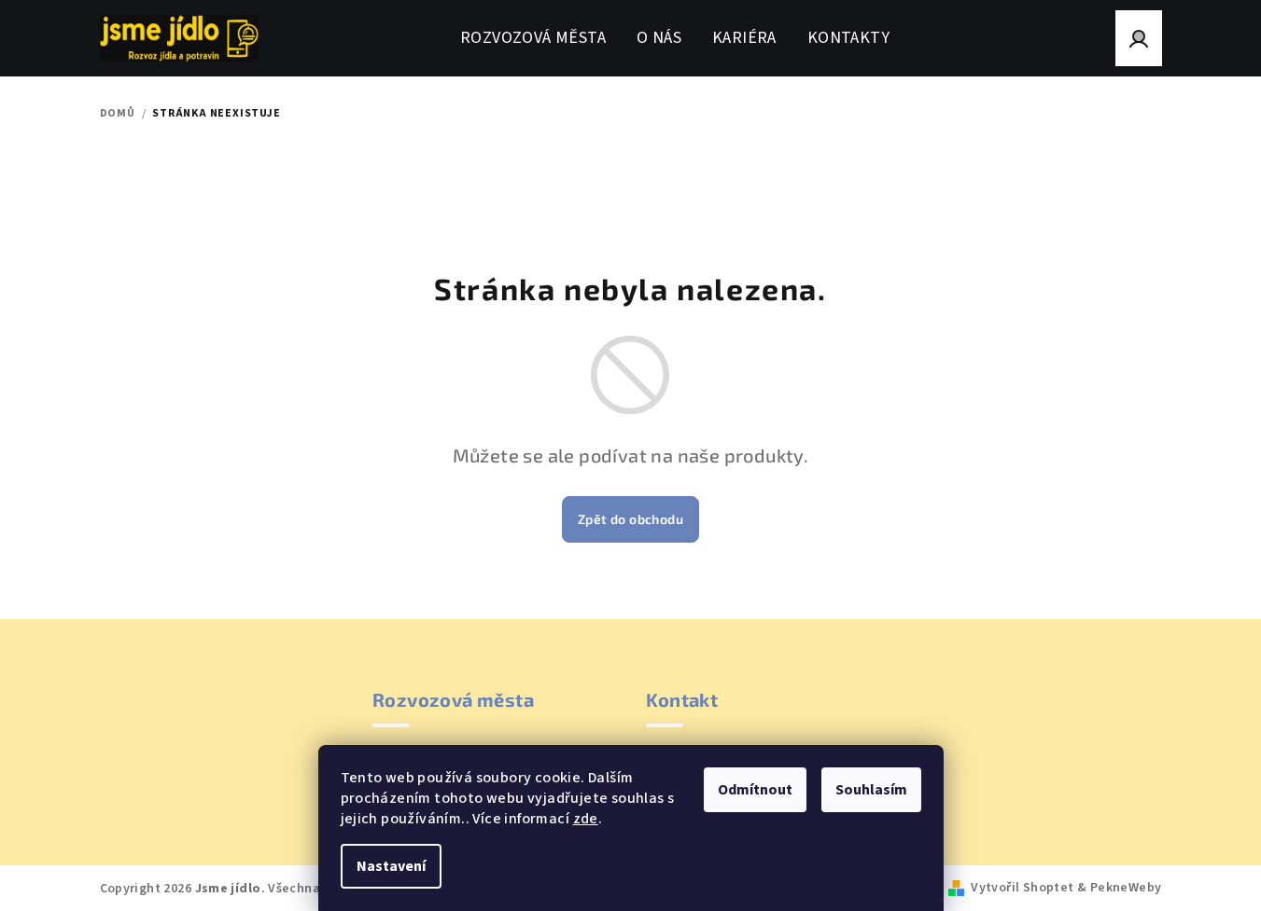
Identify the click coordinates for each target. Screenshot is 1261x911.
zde (585, 818)
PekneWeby (1126, 887)
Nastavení (391, 866)
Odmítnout (755, 790)
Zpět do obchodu (630, 519)
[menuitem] (533, 38)
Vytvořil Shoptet (1022, 887)
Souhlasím (871, 790)
